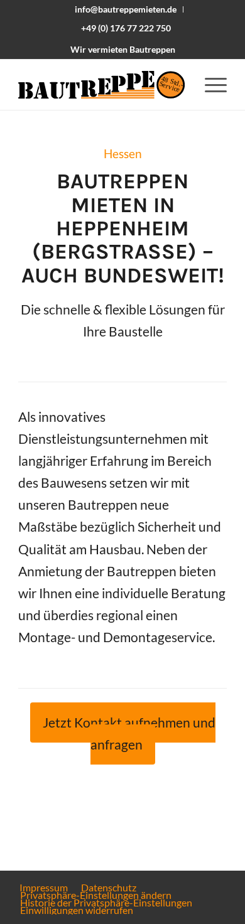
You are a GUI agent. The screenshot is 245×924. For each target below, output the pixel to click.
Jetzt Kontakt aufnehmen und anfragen (129, 733)
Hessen (123, 154)
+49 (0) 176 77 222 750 (126, 28)
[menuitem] (125, 9)
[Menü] (209, 85)
